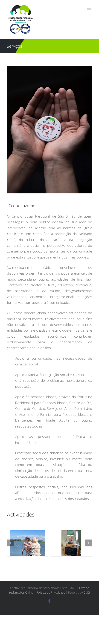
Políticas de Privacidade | (52, 592)
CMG (87, 592)
